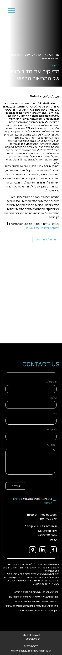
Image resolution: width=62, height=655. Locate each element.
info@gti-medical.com (42, 514)
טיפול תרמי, (34, 596)
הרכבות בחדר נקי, (50, 592)
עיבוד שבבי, (41, 606)
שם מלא (51, 382)
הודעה (51, 445)
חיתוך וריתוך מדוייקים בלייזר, (27, 592)
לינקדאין (51, 429)
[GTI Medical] (44, 10)
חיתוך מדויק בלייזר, (50, 596)
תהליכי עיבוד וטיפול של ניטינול (31, 610)
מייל (54, 413)
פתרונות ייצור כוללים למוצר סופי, (19, 606)
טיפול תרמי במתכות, (18, 596)
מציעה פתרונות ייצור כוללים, (26, 601)
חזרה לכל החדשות (46, 239)
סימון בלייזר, (53, 606)
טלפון (53, 398)
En (4, 9)
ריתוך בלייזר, (53, 610)
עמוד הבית (53, 54)
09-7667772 (48, 519)
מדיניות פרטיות (31, 646)
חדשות (40, 54)
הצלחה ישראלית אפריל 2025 (42, 228)
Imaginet (35, 635)
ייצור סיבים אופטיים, (49, 601)
